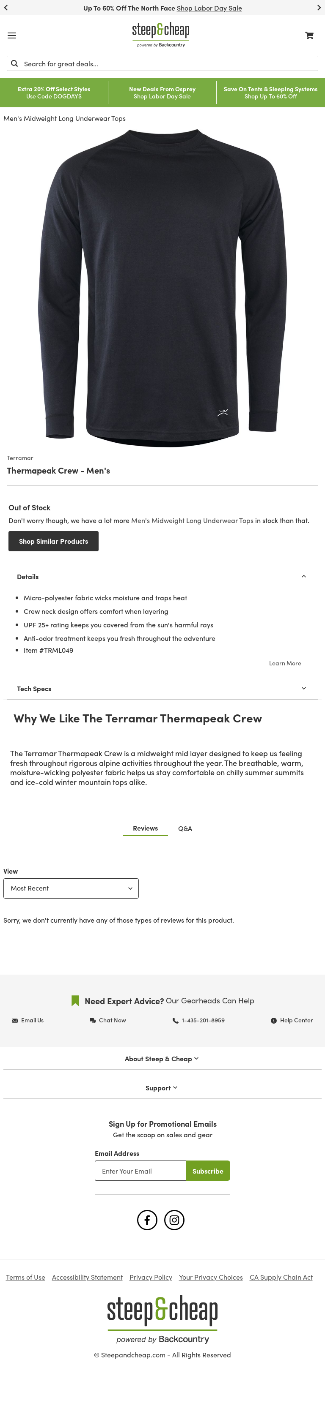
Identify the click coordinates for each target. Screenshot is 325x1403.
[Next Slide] (319, 7)
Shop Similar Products (53, 540)
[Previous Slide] (6, 7)
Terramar (20, 458)
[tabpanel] (162, 893)
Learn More (285, 663)
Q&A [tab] (185, 828)
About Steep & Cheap (158, 1058)
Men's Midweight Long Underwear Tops (64, 118)
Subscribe (208, 1170)
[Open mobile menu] (12, 35)
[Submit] (14, 63)
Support (158, 1087)
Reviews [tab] (145, 827)
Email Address (117, 1153)
